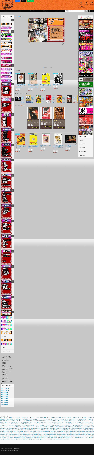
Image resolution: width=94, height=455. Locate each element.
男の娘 (20, 433)
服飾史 (35, 434)
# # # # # (4, 378)
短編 (18, 433)
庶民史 (67, 429)
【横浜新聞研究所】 (17, 437)
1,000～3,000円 (82, 143)
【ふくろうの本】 (43, 417)
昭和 (85, 429)
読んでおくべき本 (10, 434)
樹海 (54, 429)
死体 (13, 429)
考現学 (73, 428)
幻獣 (48, 428)
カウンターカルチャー (85, 420)
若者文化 (50, 429)
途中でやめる (62, 433)
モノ (67, 425)
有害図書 (78, 434)
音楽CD (34, 436)
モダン (51, 425)
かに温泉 (5, 422)
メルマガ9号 (4, 392)
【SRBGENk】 (83, 436)
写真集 (42, 429)
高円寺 (80, 428)
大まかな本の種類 (5, 360)
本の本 (47, 434)
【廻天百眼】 (36, 437)
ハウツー (50, 423)
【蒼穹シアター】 (46, 437)
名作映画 (63, 434)
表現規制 (31, 434)
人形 (11, 431)
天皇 (43, 436)
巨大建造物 (9, 428)
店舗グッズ (3, 417)
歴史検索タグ (4, 374)
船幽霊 (55, 436)
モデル (67, 439)
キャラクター (15, 422)
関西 (24, 437)
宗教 (57, 429)
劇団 (41, 437)
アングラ (8, 420)
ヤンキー (71, 425)
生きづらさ (56, 431)
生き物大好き (63, 431)
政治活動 (51, 431)
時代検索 (4, 363)
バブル (66, 423)
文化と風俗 (43, 434)
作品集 (89, 428)
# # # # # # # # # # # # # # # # (6, 365)
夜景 (68, 434)
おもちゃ (67, 420)
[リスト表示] (89, 11)
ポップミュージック (13, 425)
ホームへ (6, 11)
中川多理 (67, 437)
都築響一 (71, 433)
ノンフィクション (33, 423)
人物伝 (14, 431)
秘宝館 (27, 434)
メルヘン (47, 425)
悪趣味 (3, 436)
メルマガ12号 (5, 388)
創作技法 (90, 431)
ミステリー (36, 425)
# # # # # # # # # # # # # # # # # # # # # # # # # (6, 369)
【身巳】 (22, 423)
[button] (44, 67)
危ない (5, 428)
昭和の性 (89, 429)
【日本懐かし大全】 (87, 417)
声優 (71, 431)
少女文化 (81, 429)
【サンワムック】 (34, 417)
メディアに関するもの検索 (7, 368)
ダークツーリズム (6, 423)
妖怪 (82, 434)
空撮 (35, 428)
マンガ (77, 436)
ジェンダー (79, 422)
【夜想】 (56, 437)
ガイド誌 (78, 420)
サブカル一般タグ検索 (6, 357)
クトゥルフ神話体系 (23, 422)
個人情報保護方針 (17, 448)
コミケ (52, 422)
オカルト (52, 420)
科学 (75, 426)
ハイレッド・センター (43, 423)
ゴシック (42, 422)
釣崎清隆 (51, 433)
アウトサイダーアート (54, 419)
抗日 (71, 428)
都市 (67, 433)
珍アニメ (41, 433)
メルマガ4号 (4, 398)
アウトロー (62, 419)
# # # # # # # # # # (7, 359)
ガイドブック (72, 420)
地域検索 (4, 372)
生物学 (67, 431)
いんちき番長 (27, 420)
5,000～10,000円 (82, 151)
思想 (7, 429)
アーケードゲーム (41, 419)
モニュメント (62, 425)
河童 (59, 436)
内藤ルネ (17, 434)
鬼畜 (38, 436)
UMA (36, 419)
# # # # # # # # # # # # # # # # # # (6, 372)
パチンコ (55, 423)
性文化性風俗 (46, 431)
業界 (27, 428)
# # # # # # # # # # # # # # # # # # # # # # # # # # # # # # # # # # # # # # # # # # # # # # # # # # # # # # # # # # (5, 360)
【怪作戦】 (51, 436)
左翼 (83, 428)
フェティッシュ (72, 423)
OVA (24, 419)
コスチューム (47, 422)
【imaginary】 (17, 417)
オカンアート (58, 420)
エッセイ (33, 420)
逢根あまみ (47, 426)
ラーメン (81, 425)
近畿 (32, 437)
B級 (17, 419)
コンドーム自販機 (48, 439)
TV (28, 419)
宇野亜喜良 (62, 426)
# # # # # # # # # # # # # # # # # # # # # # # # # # (6, 371)
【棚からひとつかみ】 (77, 417)
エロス (36, 420)
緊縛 (29, 428)
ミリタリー (42, 425)
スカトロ (13, 436)
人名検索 (4, 362)
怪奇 (78, 426)
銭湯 (83, 431)
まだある (26, 425)
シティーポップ (86, 422)
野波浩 (74, 434)
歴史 (85, 434)
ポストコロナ (5, 425)
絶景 (52, 437)
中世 (34, 433)
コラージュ (29, 436)
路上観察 (88, 434)
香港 (77, 428)
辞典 (33, 429)
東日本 (79, 433)
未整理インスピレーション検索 (7, 382)
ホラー (16, 436)
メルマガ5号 (4, 396)
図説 (28, 431)
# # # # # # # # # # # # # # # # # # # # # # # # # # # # (6, 366)
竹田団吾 (28, 433)
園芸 (69, 426)
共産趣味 (17, 428)
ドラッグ (8, 436)
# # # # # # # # (5, 380)
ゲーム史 (30, 422)
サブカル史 (74, 422)
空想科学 (38, 428)
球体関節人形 (61, 437)
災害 (86, 428)
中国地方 (28, 437)
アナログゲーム (82, 419)
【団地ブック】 (6, 437)
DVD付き (20, 419)
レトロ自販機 (56, 439)
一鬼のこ (57, 426)
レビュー (20, 426)
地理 (24, 433)
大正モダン (13, 433)
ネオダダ (27, 423)
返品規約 (45, 11)
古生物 (64, 428)
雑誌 (92, 428)
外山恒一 (91, 437)
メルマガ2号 (4, 402)
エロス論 (41, 420)
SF (26, 419)
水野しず (32, 431)
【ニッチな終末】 (40, 439)
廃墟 (11, 417)
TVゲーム (32, 419)
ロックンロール (32, 426)
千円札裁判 (78, 431)
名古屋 (58, 434)
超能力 (37, 433)
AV (14, 419)
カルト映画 (24, 436)
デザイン (13, 423)
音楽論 (72, 426)
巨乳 (14, 428)
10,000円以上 (82, 155)
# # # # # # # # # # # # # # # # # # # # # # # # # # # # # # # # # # (4, 362)
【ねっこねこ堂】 (14, 439)
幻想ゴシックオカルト (6, 371)
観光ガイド (89, 426)
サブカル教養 (68, 422)
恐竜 (21, 428)
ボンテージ (21, 425)
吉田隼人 (71, 436)
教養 (24, 428)
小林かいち (76, 429)
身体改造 (5, 431)
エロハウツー (46, 420)
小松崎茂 (71, 429)
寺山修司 (17, 429)
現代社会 (60, 428)
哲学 (55, 433)
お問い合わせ (58, 11)
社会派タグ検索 (5, 369)
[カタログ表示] (92, 11)
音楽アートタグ (5, 365)
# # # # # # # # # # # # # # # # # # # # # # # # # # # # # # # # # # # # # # (6, 375)
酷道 (34, 439)
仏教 (39, 434)
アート (47, 419)
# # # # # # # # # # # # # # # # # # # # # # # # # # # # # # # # (6, 357)
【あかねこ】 (62, 439)
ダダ (1, 439)
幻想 (51, 428)
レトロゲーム (9, 426)
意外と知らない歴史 (6, 380)
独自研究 (4, 434)
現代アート (55, 428)
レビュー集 (25, 426)
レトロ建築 (15, 426)
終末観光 (63, 429)
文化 (3, 375)
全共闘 (86, 431)
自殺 (21, 429)
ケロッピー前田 (36, 422)
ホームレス (85, 423)
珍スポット (46, 433)
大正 (9, 433)
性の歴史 (37, 431)
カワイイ (9, 422)
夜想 (71, 434)
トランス (18, 423)
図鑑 (26, 431)
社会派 (46, 429)
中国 (31, 433)
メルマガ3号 (4, 400)
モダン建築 (56, 425)
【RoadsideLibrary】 (25, 417)
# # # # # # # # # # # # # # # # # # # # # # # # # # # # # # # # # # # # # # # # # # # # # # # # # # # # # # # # (6, 356)
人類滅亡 (22, 431)
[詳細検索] (84, 11)
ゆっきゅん (75, 425)
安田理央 (52, 426)
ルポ (90, 425)
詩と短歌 (66, 436)
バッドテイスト (61, 423)
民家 (55, 434)
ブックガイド (79, 423)
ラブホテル (86, 425)
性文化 (40, 431)
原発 (46, 428)
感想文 (84, 426)
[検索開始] (86, 11)
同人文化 (84, 433)
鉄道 (58, 433)
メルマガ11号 (5, 390)
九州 (32, 428)
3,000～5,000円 (82, 147)
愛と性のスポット (40, 426)
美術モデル (25, 439)
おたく (62, 420)
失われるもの (37, 429)
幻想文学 (71, 437)
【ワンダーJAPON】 (66, 417)
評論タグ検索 (4, 378)
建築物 (42, 428)
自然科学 (24, 429)
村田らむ (5, 433)
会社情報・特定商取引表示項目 (7, 448)
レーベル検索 (4, 359)
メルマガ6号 (4, 394)
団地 (11, 437)
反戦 (41, 436)
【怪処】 (31, 439)
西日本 (74, 431)
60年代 (8, 419)
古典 (68, 428)
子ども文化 (3, 429)
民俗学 (62, 436)
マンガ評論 (31, 425)
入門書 (20, 434)
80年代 (11, 419)
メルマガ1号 (4, 404)
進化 (8, 431)
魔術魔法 (52, 434)
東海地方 (75, 433)
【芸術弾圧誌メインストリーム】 (81, 437)
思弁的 (10, 429)
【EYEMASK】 (6, 439)
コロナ (62, 422)
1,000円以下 (81, 140)
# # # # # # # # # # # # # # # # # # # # (7, 368)
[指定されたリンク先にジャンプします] (46, 40)
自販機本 (29, 429)
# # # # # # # (4, 374)
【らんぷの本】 (51, 417)
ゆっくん (20, 439)
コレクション (58, 422)
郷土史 (46, 436)
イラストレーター (15, 420)
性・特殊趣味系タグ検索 (7, 366)
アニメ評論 (89, 419)
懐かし (81, 426)
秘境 (24, 434)
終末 (59, 429)
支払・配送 (32, 11)
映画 (66, 426)
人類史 (17, 431)
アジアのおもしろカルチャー (72, 419)
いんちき (21, 420)
